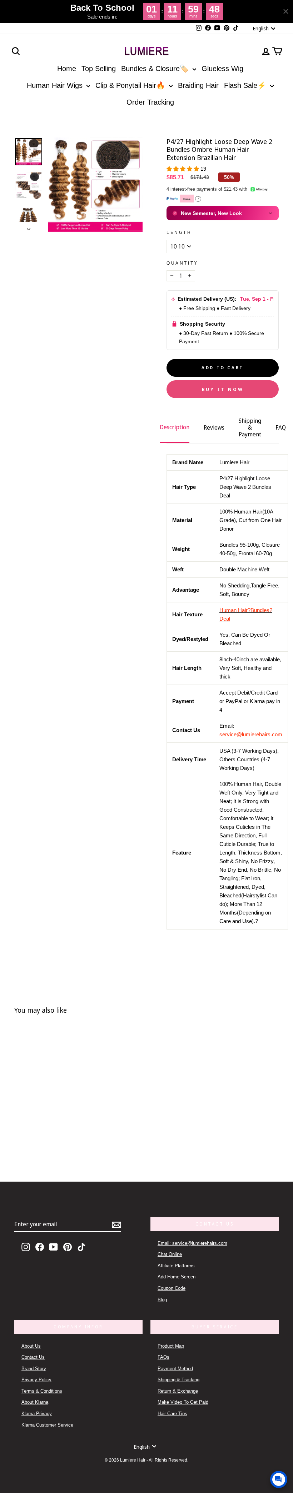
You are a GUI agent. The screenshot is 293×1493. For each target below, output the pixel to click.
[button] (183, 169)
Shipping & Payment (250, 427)
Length (179, 232)
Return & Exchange (178, 1391)
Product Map (171, 1346)
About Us (31, 1346)
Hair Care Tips (172, 1413)
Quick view (65, 1129)
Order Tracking (150, 102)
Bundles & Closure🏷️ (156, 68)
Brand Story (33, 1368)
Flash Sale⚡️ (246, 85)
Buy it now (223, 389)
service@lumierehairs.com (250, 734)
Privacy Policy (36, 1379)
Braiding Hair (198, 85)
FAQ (280, 427)
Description (174, 427)
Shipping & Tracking (178, 1379)
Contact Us (33, 1357)
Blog (162, 1299)
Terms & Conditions (41, 1391)
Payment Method (175, 1368)
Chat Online (170, 1254)
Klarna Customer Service (47, 1425)
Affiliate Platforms (176, 1265)
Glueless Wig (222, 68)
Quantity (182, 263)
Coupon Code (171, 1288)
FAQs (163, 1357)
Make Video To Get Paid (183, 1402)
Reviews (214, 427)
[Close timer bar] (286, 11)
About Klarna (34, 1402)
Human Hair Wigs (56, 85)
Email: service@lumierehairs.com (192, 1243)
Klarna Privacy (36, 1413)
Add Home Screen (176, 1276)
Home (66, 68)
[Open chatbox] (278, 1479)
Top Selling (98, 68)
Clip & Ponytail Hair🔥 (131, 85)
